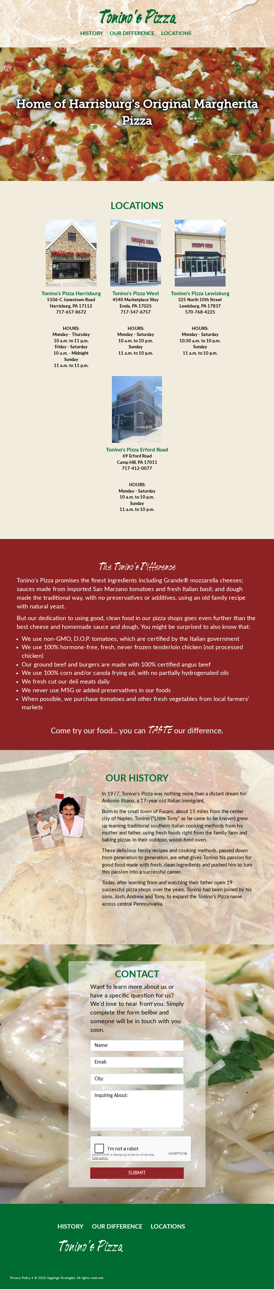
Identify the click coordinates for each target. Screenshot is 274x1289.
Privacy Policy (20, 1278)
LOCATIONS (176, 33)
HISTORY (91, 33)
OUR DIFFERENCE (132, 33)
